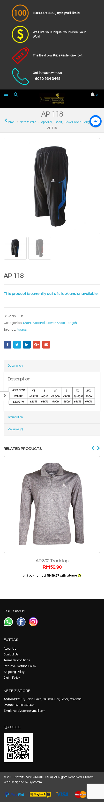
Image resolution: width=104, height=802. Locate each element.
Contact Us (11, 654)
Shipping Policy (14, 672)
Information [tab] (15, 417)
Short (27, 323)
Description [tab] (14, 365)
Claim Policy (12, 677)
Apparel (39, 323)
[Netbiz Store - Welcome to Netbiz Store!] (52, 98)
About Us (10, 648)
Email (46, 345)
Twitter (17, 345)
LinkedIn (27, 345)
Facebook (7, 345)
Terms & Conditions (17, 660)
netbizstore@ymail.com (29, 711)
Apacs (22, 329)
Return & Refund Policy (20, 666)
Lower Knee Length (61, 323)
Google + (36, 345)
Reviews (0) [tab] (14, 429)
